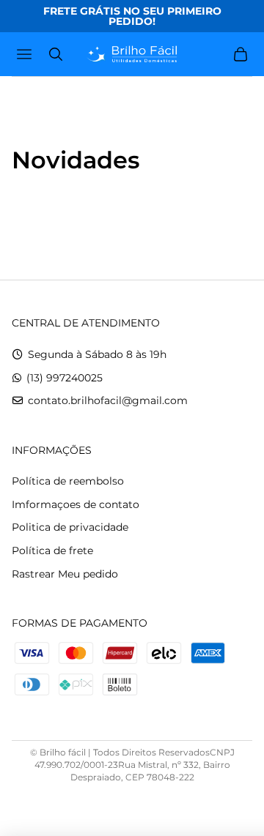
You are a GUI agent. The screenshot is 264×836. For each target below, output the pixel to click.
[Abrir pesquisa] (56, 54)
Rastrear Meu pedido (65, 574)
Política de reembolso (68, 481)
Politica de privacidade (70, 527)
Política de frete (52, 550)
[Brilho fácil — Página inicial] (132, 54)
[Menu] (26, 54)
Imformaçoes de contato (75, 504)
